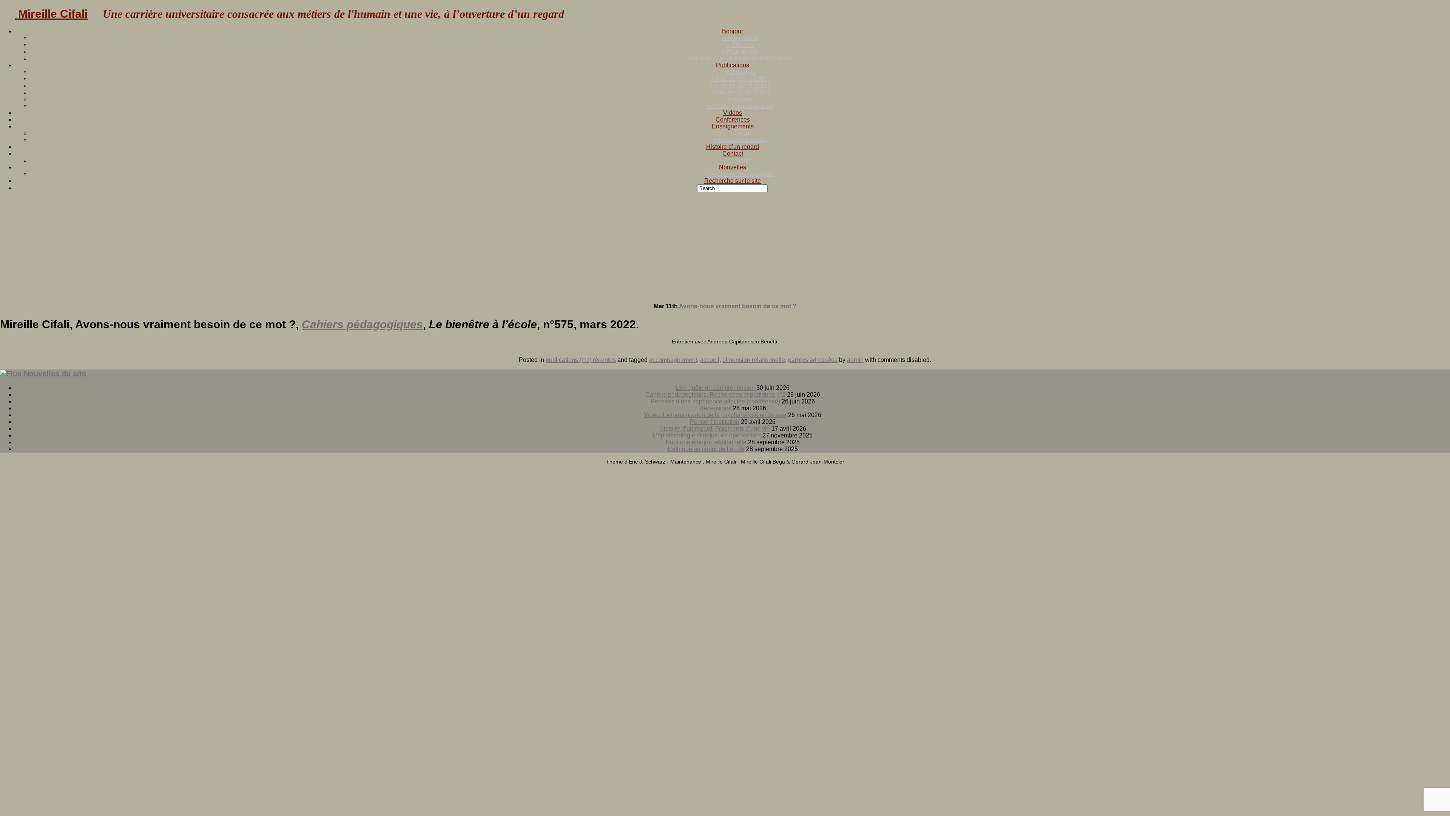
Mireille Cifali (51, 14)
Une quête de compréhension (715, 388)
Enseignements (733, 126)
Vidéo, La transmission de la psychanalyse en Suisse (715, 415)
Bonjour (732, 31)
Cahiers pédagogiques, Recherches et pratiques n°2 (715, 394)
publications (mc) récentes (581, 360)
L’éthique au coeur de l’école (706, 449)
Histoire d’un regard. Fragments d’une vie (714, 428)
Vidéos (732, 113)
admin (855, 360)
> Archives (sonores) (740, 140)
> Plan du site (740, 51)
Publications (732, 65)
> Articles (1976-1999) (740, 79)
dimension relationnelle (753, 360)
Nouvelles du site (55, 373)
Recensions (715, 408)
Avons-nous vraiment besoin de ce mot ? (737, 306)
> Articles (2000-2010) (740, 85)
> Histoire (740, 99)
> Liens (740, 160)
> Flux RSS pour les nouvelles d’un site (740, 58)
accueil (709, 360)
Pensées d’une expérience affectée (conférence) (715, 401)
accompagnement (673, 360)
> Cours (740, 133)
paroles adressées (813, 360)
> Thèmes (740, 45)
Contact (732, 153)
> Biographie (740, 38)
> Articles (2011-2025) (740, 92)
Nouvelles (732, 167)
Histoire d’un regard (732, 147)
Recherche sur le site (732, 181)
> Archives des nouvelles (740, 174)
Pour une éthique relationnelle (706, 442)
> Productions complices (740, 106)
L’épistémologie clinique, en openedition (707, 435)
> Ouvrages (740, 72)
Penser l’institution (714, 422)
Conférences (733, 119)
